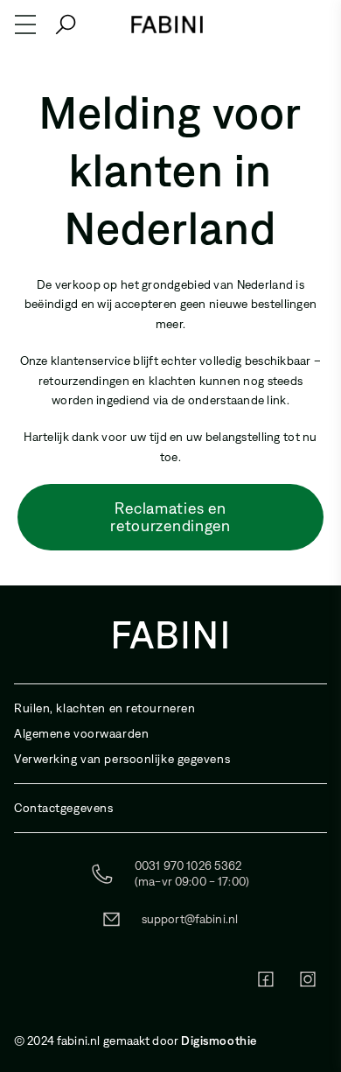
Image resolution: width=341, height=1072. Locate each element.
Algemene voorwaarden (81, 733)
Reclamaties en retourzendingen (170, 517)
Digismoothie (219, 1040)
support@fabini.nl (190, 919)
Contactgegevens (63, 808)
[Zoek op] (65, 24)
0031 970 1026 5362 (188, 865)
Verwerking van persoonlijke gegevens (122, 759)
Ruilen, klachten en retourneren (104, 708)
